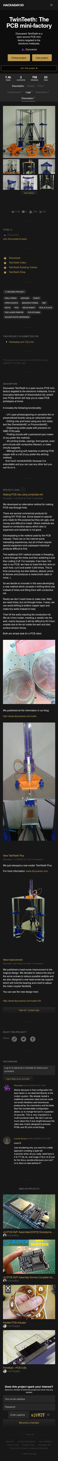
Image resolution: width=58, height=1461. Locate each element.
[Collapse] (23, 490)
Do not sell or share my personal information (29, 1448)
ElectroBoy (13, 1235)
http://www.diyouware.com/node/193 (22, 1000)
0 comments (37, 498)
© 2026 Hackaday (29, 1453)
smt (44, 302)
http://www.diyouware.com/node (19, 716)
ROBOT (36, 298)
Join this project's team (15, 239)
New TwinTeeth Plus (13, 855)
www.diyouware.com (37, 871)
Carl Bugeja (13, 1326)
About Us (10, 1441)
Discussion (28, 98)
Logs (29, 92)
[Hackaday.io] (13, 5)
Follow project (18, 57)
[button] (51, 5)
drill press (11, 298)
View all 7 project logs (29, 1010)
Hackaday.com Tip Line (21, 342)
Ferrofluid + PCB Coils (14, 1367)
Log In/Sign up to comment (17, 1078)
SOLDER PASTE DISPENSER (17, 317)
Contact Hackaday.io (26, 1441)
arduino (25, 298)
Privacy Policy (28, 1445)
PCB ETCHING (34, 312)
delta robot (29, 307)
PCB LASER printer (14, 312)
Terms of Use (13, 1445)
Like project (42, 57)
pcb (16, 307)
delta (7, 307)
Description (18, 86)
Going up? (30, 1434)
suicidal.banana (20, 1138)
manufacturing (30, 302)
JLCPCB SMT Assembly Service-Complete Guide (29, 1277)
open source (11, 302)
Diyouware (31, 49)
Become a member (12, 1389)
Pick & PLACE (45, 307)
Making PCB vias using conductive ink (23, 494)
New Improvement (12, 959)
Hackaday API (44, 1445)
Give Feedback (45, 1441)
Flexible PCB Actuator (14, 1322)
